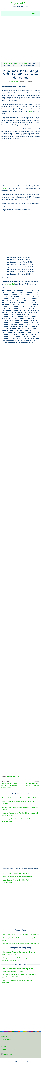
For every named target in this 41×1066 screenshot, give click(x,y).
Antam (3, 188)
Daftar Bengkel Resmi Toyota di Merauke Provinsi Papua (20, 934)
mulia (30, 111)
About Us (4, 1036)
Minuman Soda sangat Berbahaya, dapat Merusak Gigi (19, 798)
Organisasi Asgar (20, 3)
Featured (4, 1050)
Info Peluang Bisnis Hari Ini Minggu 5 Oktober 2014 (32, 783)
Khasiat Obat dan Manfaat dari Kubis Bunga (15, 873)
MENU (36, 13)
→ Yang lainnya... (7, 821)
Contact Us (5, 1043)
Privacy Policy (6, 1039)
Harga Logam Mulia (13, 776)
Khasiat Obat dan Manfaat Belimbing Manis (15, 880)
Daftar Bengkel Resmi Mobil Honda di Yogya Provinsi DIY (20, 943)
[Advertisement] (20, 39)
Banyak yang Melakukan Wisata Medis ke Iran (16, 819)
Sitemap (4, 1046)
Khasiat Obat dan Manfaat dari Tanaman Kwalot (16, 876)
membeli (12, 284)
